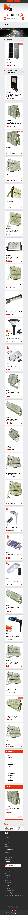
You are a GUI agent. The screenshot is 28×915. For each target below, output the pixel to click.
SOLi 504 (7, 633)
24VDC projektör (14, 906)
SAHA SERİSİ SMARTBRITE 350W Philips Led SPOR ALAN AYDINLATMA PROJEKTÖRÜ (14, 95)
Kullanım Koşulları (8, 857)
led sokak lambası (13, 899)
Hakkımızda (10, 757)
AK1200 (7, 740)
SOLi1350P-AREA (8, 660)
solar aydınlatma (20, 901)
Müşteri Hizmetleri (11, 764)
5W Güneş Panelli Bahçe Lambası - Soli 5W (13, 555)
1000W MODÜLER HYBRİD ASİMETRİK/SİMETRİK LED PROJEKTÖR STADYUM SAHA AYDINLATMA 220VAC (13, 285)
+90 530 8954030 (11, 888)
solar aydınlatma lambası (10, 905)
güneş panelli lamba (19, 900)
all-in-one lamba (7, 901)
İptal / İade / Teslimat (9, 880)
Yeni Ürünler (10, 771)
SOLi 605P (7, 552)
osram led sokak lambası (13, 904)
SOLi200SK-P (8, 308)
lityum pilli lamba (14, 900)
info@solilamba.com (13, 893)
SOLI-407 (7, 524)
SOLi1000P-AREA (8, 228)
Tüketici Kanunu (8, 882)
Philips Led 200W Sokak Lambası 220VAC (14, 311)
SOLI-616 (7, 578)
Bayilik (9, 755)
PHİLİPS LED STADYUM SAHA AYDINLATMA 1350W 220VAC (12, 663)
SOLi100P (7, 390)
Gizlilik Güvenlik (8, 859)
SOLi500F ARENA (8, 147)
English (6, 835)
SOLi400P (7, 605)
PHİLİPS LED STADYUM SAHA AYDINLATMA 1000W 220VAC (12, 231)
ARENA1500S (8, 687)
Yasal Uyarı (7, 878)
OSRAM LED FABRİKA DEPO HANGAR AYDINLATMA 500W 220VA (13, 151)
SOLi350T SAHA (8, 92)
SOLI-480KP (8, 59)
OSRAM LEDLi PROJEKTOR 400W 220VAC (12, 608)
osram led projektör (7, 904)
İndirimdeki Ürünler (11, 773)
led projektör (8, 898)
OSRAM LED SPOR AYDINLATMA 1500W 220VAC (13, 690)
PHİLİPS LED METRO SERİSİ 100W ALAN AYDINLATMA (14, 258)
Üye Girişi (7, 854)
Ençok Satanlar (11, 778)
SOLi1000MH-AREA (9, 282)
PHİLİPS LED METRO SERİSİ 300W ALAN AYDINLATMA (14, 204)
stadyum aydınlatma (18, 898)
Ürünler (9, 759)
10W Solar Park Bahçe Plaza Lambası (13, 338)
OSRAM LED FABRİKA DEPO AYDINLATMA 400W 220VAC (11, 420)
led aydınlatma (18, 899)
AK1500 (7, 174)
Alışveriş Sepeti (8, 873)
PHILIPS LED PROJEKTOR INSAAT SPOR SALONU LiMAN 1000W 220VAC (14, 501)
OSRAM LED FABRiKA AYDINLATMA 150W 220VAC (13, 447)
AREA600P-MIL (8, 806)
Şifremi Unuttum (8, 855)
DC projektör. (17, 907)
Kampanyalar (10, 775)
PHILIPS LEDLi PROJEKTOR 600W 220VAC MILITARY (14, 809)
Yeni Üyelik (7, 852)
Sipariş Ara (7, 877)
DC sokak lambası (12, 907)
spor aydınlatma (13, 898)
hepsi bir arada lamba (9, 900)
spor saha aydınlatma (7, 899)
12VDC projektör (19, 906)
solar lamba (22, 899)
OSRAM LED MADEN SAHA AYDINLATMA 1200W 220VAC (14, 744)
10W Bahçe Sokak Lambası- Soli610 (13, 366)
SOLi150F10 (8, 444)
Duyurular (9, 766)
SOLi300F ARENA (8, 713)
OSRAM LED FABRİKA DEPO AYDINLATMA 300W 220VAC (11, 717)
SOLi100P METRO (8, 255)
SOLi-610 (7, 363)
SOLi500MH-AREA (9, 120)
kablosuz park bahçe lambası (14, 901)
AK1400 (7, 470)
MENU (8, 24)
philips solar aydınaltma (20, 904)
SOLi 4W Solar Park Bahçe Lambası (12, 636)
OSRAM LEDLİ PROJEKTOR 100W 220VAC (12, 393)
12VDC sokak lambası (17, 905)
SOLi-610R (7, 335)
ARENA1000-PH (8, 497)
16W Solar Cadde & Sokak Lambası (12, 581)
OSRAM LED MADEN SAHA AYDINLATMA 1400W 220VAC (14, 474)
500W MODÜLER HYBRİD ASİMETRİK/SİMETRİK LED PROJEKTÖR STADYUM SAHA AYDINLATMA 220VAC (13, 123)
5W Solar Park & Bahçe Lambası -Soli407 (13, 527)
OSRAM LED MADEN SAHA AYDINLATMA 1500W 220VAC (14, 177)
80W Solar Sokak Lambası (11, 62)
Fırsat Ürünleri (10, 780)
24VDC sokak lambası (9, 906)
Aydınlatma (10, 768)
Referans (9, 762)
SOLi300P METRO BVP (9, 201)
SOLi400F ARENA (8, 417)
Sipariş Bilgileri (8, 875)
